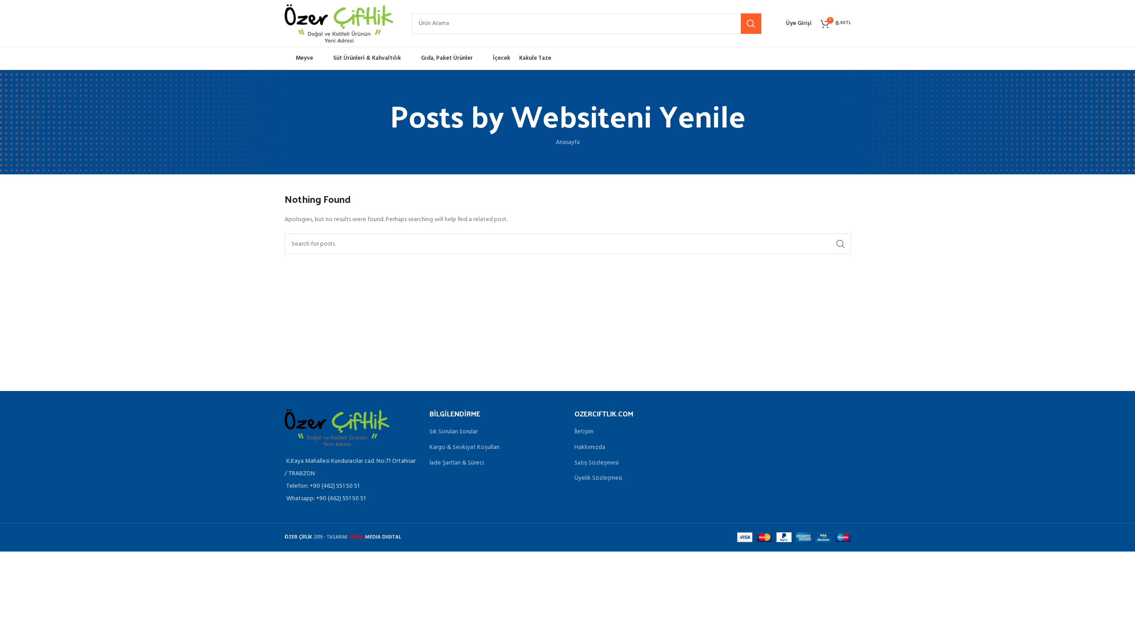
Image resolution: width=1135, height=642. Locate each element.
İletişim (584, 432)
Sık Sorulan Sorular (453, 432)
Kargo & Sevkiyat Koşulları (464, 447)
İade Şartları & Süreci (456, 463)
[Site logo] (339, 23)
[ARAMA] (751, 23)
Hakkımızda (589, 447)
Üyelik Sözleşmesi (598, 478)
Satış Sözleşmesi (596, 463)
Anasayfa (568, 142)
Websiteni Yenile (628, 114)
